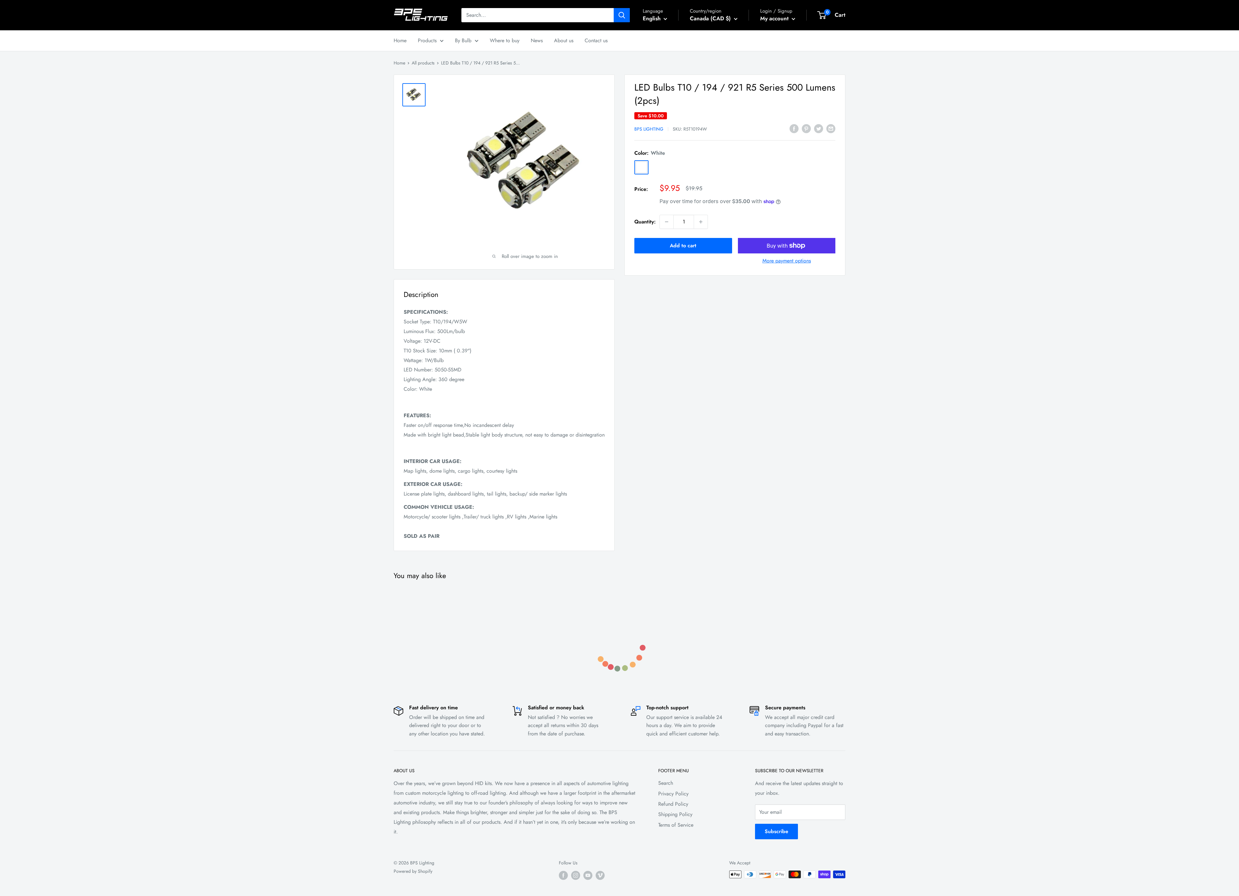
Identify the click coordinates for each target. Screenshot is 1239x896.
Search (665, 783)
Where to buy (504, 40)
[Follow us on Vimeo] (600, 875)
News (537, 40)
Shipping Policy (675, 814)
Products (427, 40)
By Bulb (463, 40)
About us (563, 40)
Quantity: (645, 221)
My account (775, 18)
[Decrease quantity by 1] (666, 222)
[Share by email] (830, 128)
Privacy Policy (673, 793)
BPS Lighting (648, 129)
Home (400, 40)
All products (423, 63)
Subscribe (776, 831)
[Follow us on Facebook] (563, 875)
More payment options (786, 260)
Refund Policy (673, 804)
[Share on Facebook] (794, 128)
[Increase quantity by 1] (701, 222)
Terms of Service (675, 825)
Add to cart (683, 245)
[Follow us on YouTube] (587, 875)
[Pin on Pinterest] (806, 128)
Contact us (596, 40)
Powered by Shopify (413, 871)
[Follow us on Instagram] (575, 875)
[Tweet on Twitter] (818, 128)
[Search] (622, 15)
